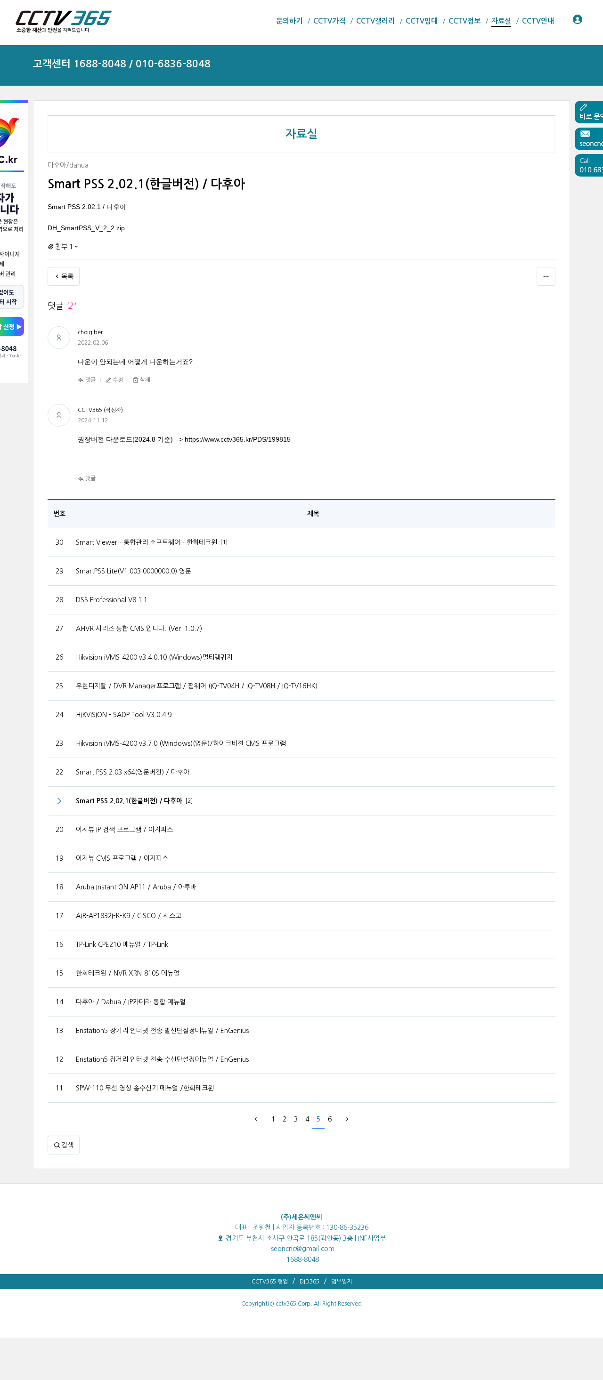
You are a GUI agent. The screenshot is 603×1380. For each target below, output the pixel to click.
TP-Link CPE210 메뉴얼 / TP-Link (122, 944)
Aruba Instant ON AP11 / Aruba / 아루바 (136, 887)
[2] (189, 801)
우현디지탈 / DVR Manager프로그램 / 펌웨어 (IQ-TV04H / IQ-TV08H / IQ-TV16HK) (197, 686)
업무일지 (341, 1281)
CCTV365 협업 (270, 1281)
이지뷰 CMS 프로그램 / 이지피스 (122, 858)
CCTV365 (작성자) (100, 410)
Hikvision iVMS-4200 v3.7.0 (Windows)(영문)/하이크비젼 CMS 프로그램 (181, 743)
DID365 (309, 1281)
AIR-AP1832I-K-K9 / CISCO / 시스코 (128, 915)
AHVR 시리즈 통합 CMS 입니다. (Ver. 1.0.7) (139, 628)
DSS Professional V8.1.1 (111, 600)
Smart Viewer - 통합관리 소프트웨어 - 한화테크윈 (146, 542)
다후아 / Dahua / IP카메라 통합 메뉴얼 (131, 1002)
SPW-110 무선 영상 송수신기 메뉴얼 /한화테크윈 (145, 1088)
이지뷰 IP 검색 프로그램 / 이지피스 (124, 829)
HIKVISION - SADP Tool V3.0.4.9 (123, 714)
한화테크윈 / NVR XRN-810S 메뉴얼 (127, 973)
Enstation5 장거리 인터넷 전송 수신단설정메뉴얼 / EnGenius (162, 1059)
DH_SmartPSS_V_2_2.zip (86, 228)
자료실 (301, 134)
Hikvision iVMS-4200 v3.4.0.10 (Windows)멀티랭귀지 (154, 657)
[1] (224, 542)
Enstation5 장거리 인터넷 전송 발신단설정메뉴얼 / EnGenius (162, 1030)
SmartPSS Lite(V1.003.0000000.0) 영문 (133, 571)
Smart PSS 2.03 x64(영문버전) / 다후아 (132, 772)
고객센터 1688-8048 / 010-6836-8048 (122, 64)
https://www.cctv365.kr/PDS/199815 (238, 439)
